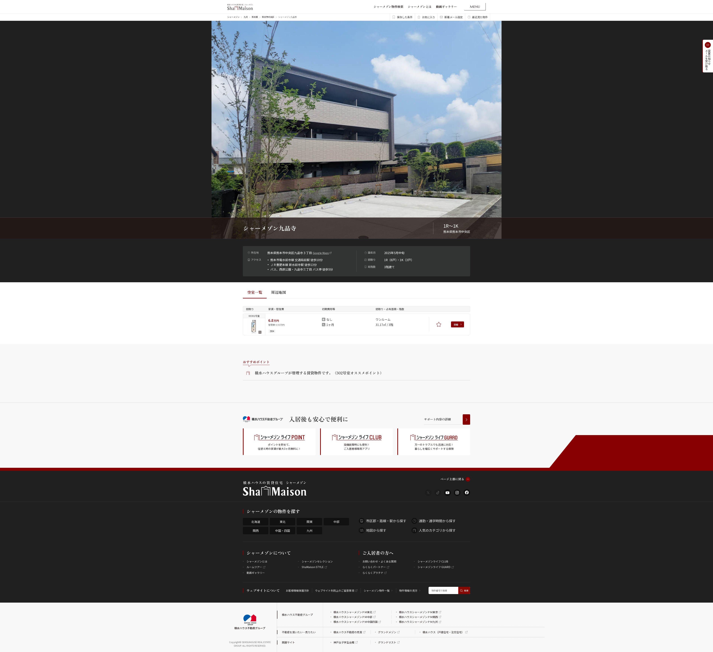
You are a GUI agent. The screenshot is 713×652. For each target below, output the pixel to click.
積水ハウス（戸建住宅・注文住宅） (443, 632)
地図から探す (376, 530)
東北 (283, 521)
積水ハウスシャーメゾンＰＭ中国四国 (355, 622)
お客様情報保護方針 (297, 590)
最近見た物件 (480, 17)
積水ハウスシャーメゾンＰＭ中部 (352, 617)
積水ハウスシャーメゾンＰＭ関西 (418, 617)
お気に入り (428, 17)
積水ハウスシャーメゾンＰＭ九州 (418, 622)
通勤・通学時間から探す (437, 520)
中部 (336, 521)
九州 (246, 16)
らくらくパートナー (374, 567)
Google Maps (321, 253)
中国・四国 (282, 530)
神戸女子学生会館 (343, 642)
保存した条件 (405, 17)
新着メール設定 (454, 17)
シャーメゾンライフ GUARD (434, 567)
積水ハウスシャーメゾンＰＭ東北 (352, 612)
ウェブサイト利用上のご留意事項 (334, 590)
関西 (256, 530)
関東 (309, 521)
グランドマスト (387, 642)
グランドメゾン (387, 632)
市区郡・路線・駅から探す (386, 520)
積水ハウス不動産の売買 (347, 632)
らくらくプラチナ (372, 573)
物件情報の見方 (408, 590)
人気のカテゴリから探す (437, 530)
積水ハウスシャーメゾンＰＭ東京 (418, 612)
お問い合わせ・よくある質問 (379, 561)
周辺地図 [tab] (278, 292)
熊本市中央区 (268, 16)
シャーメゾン (233, 16)
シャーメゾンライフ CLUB (433, 561)
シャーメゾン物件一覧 (377, 590)
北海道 (255, 521)
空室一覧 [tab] (254, 292)
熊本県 (255, 16)
